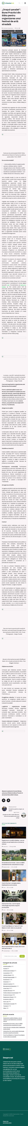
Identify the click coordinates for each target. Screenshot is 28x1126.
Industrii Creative (18, 32)
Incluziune (5, 981)
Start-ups (5, 1001)
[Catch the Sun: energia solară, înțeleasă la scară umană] (14, 875)
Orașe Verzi (6, 988)
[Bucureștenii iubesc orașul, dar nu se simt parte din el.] (14, 939)
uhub (4, 887)
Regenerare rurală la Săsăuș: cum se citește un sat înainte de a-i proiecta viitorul (13, 842)
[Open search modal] (19, 3)
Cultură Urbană (6, 32)
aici (8, 285)
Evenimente (6, 979)
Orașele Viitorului (7, 990)
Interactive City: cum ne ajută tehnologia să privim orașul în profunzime (11, 905)
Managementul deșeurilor (9, 986)
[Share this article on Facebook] (3, 800)
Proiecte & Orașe (7, 995)
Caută (22, 956)
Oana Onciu (5, 846)
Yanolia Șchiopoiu (6, 950)
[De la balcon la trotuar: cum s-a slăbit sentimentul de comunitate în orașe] (14, 855)
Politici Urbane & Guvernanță (10, 992)
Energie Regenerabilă (8, 977)
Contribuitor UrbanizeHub (8, 28)
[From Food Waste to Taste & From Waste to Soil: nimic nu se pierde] (14, 918)
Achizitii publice (7, 966)
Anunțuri (5, 968)
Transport (5, 1006)
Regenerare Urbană (8, 997)
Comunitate (19, 30)
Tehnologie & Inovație (8, 1003)
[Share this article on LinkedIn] (8, 800)
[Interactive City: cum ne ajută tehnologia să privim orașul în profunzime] (14, 896)
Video (4, 1008)
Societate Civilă (7, 999)
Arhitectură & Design (8, 30)
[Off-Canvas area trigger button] (25, 3)
